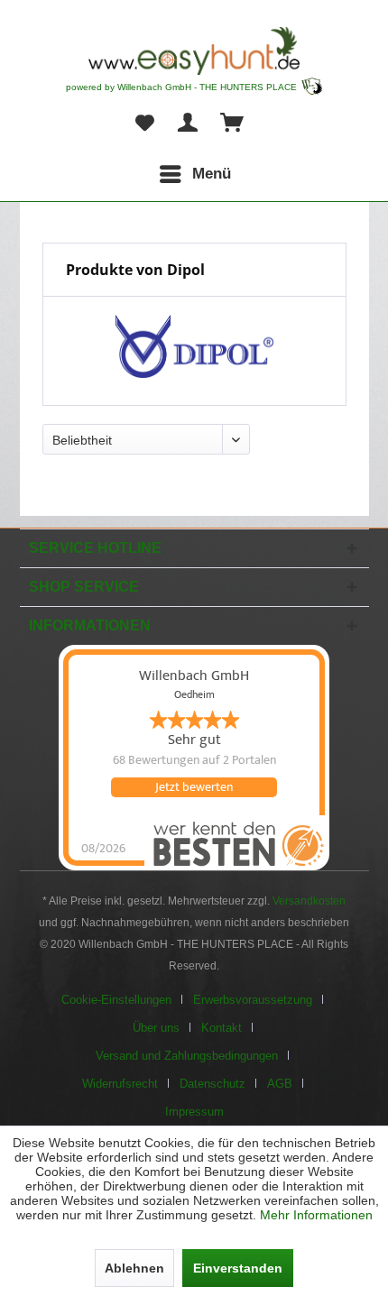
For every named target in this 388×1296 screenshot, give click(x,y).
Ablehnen (134, 1268)
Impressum (194, 1111)
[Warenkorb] (233, 124)
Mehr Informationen (316, 1215)
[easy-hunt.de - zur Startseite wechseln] (194, 51)
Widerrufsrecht (120, 1083)
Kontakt (221, 1027)
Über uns (156, 1027)
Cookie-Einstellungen (116, 999)
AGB (279, 1083)
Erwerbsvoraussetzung (252, 999)
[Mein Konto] (189, 124)
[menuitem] (194, 174)
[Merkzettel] (144, 124)
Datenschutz (212, 1083)
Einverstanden (237, 1268)
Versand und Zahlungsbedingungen (187, 1055)
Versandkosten (309, 901)
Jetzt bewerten (194, 787)
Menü (211, 173)
